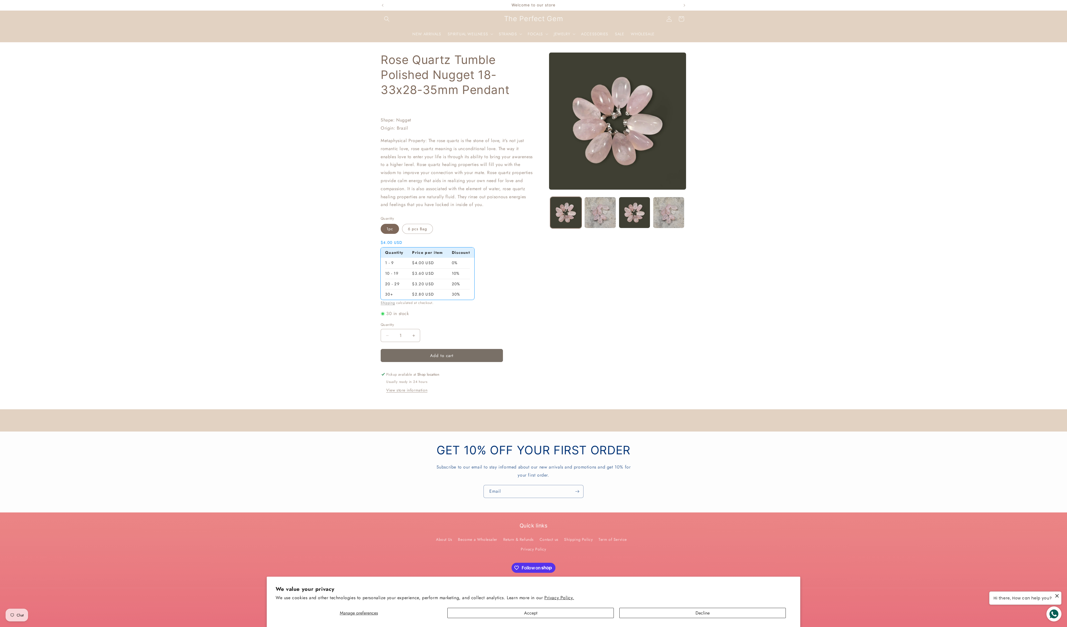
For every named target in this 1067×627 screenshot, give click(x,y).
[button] (387, 19)
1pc (390, 229)
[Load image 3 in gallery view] (634, 212)
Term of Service (613, 539)
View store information (406, 390)
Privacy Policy (533, 549)
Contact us (549, 539)
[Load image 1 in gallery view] (566, 212)
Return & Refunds (518, 539)
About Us (444, 539)
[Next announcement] (684, 5)
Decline (702, 613)
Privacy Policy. (559, 597)
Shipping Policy (578, 539)
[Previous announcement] (383, 5)
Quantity (387, 324)
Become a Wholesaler (477, 539)
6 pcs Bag (417, 229)
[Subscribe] (577, 491)
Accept (530, 613)
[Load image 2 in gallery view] (600, 212)
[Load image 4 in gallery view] (668, 212)
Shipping (388, 302)
